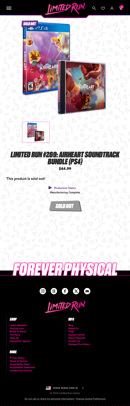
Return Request (76, 337)
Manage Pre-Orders (79, 344)
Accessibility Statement (22, 367)
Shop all (14, 337)
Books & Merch (18, 331)
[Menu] (8, 8)
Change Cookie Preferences (91, 398)
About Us (73, 328)
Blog (70, 325)
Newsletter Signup (20, 341)
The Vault (15, 334)
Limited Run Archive (21, 370)
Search (94, 8)
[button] (27, 65)
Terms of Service (18, 361)
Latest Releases (18, 325)
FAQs (71, 331)
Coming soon (17, 328)
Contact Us (74, 341)
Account (112, 8)
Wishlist (103, 8)
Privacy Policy (17, 357)
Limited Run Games (65, 9)
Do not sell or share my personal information (50, 398)
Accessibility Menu (20, 364)
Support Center (76, 334)
